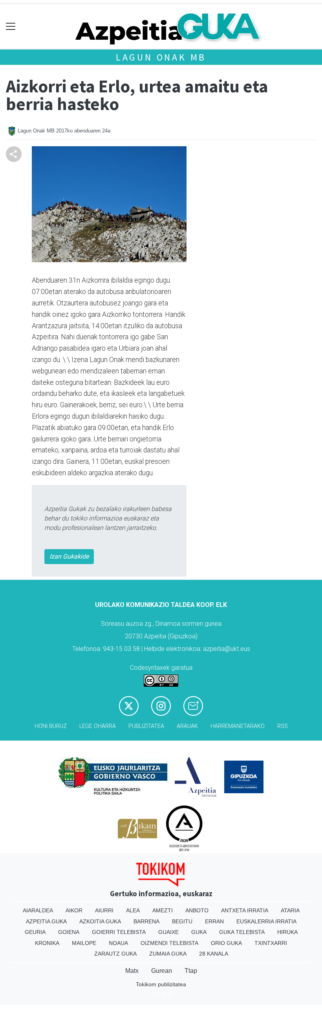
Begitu (182, 921)
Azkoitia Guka (100, 921)
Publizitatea (146, 726)
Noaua (118, 943)
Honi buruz (51, 726)
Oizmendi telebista (169, 943)
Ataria (290, 910)
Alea (133, 910)
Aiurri (104, 910)
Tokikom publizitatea (161, 984)
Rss (282, 726)
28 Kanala (213, 953)
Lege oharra (97, 726)
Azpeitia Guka (46, 921)
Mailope (84, 943)
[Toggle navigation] (10, 26)
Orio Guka (226, 943)
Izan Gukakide (69, 556)
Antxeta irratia (244, 910)
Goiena (68, 932)
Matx (132, 970)
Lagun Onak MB (161, 57)
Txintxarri (270, 943)
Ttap (191, 970)
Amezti (162, 910)
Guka (199, 932)
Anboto (197, 910)
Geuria (35, 932)
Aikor (74, 910)
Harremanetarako (237, 726)
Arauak (187, 726)
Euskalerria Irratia (266, 921)
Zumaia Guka (168, 953)
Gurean (161, 970)
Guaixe (168, 932)
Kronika (47, 943)
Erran (214, 921)
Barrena (146, 921)
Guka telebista (242, 932)
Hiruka (287, 932)
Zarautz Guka (115, 953)
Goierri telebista (119, 932)
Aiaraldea (38, 910)
